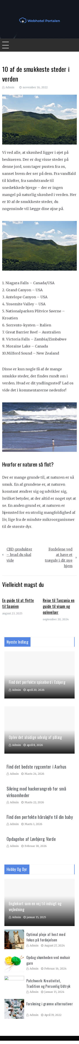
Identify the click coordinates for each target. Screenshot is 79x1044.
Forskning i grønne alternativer (49, 1003)
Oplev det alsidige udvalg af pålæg (35, 737)
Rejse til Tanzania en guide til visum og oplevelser (58, 606)
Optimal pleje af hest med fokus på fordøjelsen (46, 937)
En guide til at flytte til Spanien (18, 603)
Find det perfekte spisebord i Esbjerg (37, 682)
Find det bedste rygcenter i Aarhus (36, 766)
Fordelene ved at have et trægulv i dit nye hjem (58, 557)
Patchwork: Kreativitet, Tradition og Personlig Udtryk (48, 983)
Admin (9, 87)
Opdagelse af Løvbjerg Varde (31, 839)
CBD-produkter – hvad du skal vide (19, 555)
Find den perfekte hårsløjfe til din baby (40, 817)
